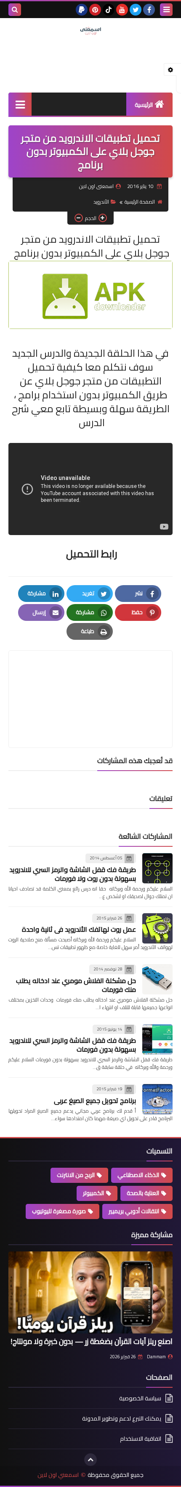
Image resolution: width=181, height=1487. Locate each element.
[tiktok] (108, 10)
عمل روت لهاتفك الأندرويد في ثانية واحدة (79, 929)
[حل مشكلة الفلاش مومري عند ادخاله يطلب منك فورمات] (157, 979)
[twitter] (135, 10)
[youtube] (122, 10)
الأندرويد (101, 202)
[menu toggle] (166, 9)
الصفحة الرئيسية (140, 202)
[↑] (90, 1459)
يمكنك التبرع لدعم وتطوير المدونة (121, 1418)
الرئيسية (144, 104)
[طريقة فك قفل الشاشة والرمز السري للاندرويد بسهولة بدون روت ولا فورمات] (157, 868)
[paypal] (82, 10)
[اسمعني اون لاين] (90, 31)
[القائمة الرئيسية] (20, 104)
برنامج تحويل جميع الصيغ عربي (95, 1100)
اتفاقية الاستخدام (140, 1438)
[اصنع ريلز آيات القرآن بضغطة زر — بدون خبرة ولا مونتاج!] (90, 1292)
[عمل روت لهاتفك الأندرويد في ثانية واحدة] (157, 928)
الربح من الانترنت (76, 1174)
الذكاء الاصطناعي (138, 1174)
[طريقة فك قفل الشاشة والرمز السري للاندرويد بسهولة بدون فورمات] (157, 1039)
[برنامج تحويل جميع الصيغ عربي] (157, 1099)
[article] (90, 679)
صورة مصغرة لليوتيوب (59, 1211)
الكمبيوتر (93, 1192)
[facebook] (149, 10)
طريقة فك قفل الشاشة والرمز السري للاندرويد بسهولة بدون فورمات (72, 1044)
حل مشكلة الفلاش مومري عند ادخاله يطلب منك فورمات (76, 985)
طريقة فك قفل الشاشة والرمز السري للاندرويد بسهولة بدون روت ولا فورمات (72, 874)
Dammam (156, 1356)
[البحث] (14, 9)
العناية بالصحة (143, 1192)
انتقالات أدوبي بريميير (134, 1211)
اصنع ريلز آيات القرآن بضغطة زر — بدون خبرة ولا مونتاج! (92, 1341)
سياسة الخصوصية (140, 1399)
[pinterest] (95, 10)
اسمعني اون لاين (58, 1475)
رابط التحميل (90, 553)
